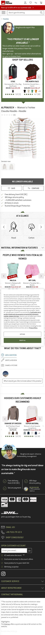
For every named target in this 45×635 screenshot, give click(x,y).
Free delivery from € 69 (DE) (16, 194)
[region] (22, 317)
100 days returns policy (14, 197)
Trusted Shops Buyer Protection (17, 206)
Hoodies (6, 19)
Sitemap (7, 624)
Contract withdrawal (12, 594)
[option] (22, 138)
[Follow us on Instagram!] (5, 574)
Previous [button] (3, 227)
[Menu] (3, 12)
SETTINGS (22, 334)
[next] (38, 77)
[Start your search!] (41, 12)
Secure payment (14, 488)
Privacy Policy (33, 328)
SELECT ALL (22, 340)
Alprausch (7, 107)
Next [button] (41, 227)
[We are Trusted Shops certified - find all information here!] (26, 489)
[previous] (6, 77)
